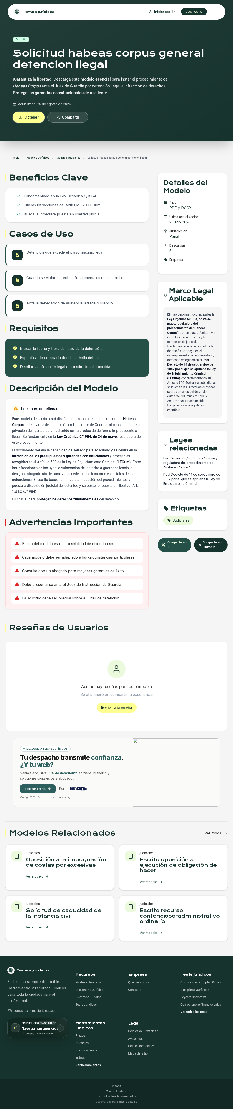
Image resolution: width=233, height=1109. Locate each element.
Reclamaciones (86, 1050)
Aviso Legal (136, 1039)
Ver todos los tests (193, 1012)
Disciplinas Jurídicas (194, 990)
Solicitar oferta (35, 788)
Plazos (80, 1035)
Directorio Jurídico (88, 997)
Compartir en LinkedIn (212, 544)
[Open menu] (215, 12)
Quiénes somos (139, 982)
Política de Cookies (141, 1046)
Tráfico (80, 1058)
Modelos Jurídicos (88, 982)
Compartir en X (177, 544)
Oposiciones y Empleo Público (201, 982)
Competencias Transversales (200, 1005)
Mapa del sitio (138, 1053)
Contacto (134, 990)
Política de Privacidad (143, 1031)
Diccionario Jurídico (89, 990)
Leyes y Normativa (193, 997)
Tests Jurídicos (86, 1005)
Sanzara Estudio (127, 1101)
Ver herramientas (88, 1065)
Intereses (82, 1043)
